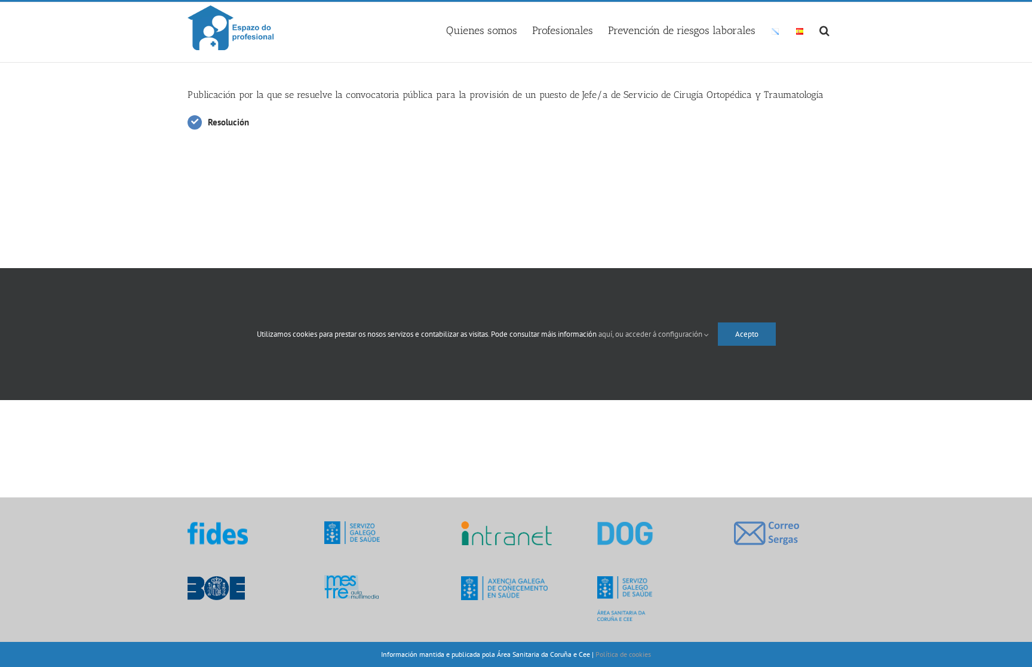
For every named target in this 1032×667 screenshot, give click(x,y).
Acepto (746, 334)
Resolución (228, 122)
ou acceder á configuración (659, 334)
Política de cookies (623, 654)
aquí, (606, 334)
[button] (824, 28)
